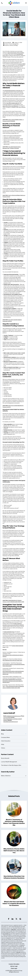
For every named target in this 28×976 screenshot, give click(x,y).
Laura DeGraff (8, 42)
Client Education (5, 741)
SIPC (15, 929)
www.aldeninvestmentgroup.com (10, 721)
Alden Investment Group (9, 631)
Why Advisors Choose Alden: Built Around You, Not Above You (14, 851)
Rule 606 (18, 952)
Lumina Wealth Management (9, 761)
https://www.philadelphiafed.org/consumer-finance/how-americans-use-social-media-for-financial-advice (13, 681)
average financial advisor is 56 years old (13, 90)
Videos (3, 748)
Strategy (16, 45)
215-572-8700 (6, 717)
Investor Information (14, 964)
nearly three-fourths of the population (15, 52)
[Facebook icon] (9, 919)
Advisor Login (14, 966)
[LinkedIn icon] (12, 919)
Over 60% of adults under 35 (12, 103)
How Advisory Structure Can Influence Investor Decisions (14, 877)
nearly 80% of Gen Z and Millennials (10, 106)
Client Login (14, 968)
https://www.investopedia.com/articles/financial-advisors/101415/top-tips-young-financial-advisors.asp (13, 673)
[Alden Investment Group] (14, 3)
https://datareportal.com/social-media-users (12, 660)
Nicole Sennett (5, 758)
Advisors (7, 45)
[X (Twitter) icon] (16, 919)
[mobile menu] (26, 3)
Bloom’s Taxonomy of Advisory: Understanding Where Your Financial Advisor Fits (14, 822)
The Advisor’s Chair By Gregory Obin (11, 765)
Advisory (11, 45)
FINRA (12, 929)
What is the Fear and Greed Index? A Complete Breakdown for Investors (14, 903)
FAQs (2, 744)
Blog (2, 734)
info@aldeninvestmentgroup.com (13, 716)
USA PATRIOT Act (7, 933)
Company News (5, 737)
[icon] (20, 919)
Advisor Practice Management (11, 44)
